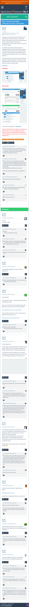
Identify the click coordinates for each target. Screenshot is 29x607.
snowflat (16, 139)
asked (3, 33)
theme (8, 139)
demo (7, 3)
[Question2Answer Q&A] (14, 11)
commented (5, 146)
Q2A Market (9, 605)
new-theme (21, 139)
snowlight (12, 139)
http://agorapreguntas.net (8, 492)
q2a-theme (4, 139)
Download (4, 65)
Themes (11, 33)
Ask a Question (12, 17)
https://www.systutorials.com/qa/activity (11, 310)
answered (3, 266)
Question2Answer (8, 605)
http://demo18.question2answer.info (11, 317)
